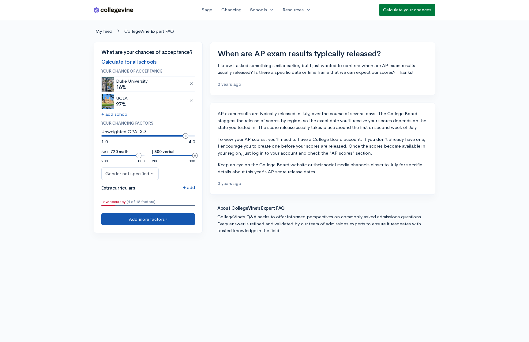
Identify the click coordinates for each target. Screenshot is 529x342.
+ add (189, 187)
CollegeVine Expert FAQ (149, 31)
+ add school (115, 114)
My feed (104, 31)
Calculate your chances (407, 10)
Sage (207, 10)
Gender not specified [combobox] (127, 173)
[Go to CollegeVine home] (113, 9)
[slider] (185, 136)
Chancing (231, 10)
